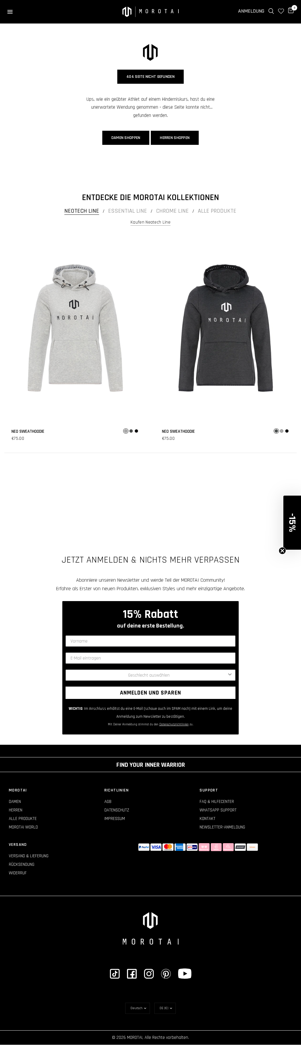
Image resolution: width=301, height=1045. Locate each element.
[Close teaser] (282, 550)
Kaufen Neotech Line (150, 222)
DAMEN (15, 801)
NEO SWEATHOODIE (27, 431)
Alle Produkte (217, 210)
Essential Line (127, 210)
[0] (290, 11)
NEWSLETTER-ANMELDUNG (222, 827)
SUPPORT (209, 790)
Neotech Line (81, 210)
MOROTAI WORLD (23, 827)
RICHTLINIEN (116, 790)
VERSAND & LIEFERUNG (29, 856)
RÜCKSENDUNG (21, 864)
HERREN (15, 810)
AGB (107, 801)
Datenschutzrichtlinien (174, 724)
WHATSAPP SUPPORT (218, 810)
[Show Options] (230, 675)
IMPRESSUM (114, 818)
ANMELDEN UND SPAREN (150, 693)
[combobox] (149, 675)
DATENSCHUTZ (116, 810)
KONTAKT (207, 818)
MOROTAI (18, 790)
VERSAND (18, 845)
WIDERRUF (18, 873)
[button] (292, 523)
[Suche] (271, 11)
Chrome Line (172, 210)
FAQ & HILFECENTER (217, 801)
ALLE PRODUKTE (23, 818)
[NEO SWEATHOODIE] (75, 328)
